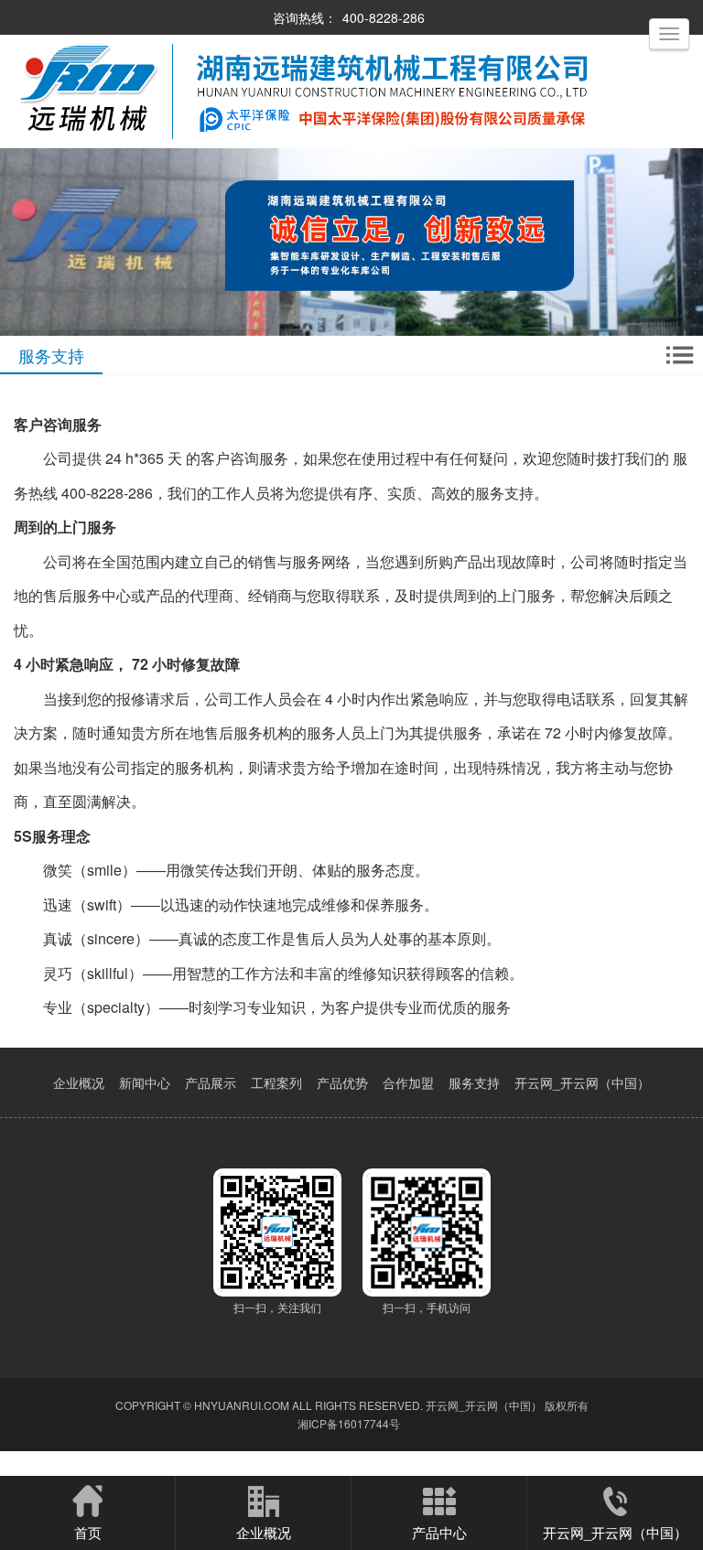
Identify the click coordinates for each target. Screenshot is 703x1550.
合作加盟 (408, 1082)
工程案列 (276, 1082)
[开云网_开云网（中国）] (309, 143)
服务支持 (474, 1082)
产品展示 (210, 1082)
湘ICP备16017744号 (348, 1423)
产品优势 (342, 1082)
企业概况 (78, 1082)
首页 (88, 1532)
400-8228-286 (383, 17)
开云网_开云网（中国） (582, 1082)
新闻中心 (144, 1082)
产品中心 (439, 1532)
